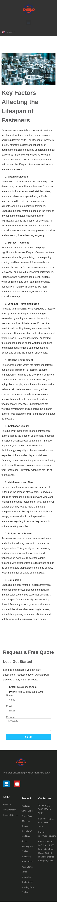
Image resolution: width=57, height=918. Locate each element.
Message (11, 717)
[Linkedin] (6, 784)
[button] (28, 22)
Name (9, 695)
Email (9, 706)
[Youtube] (17, 784)
